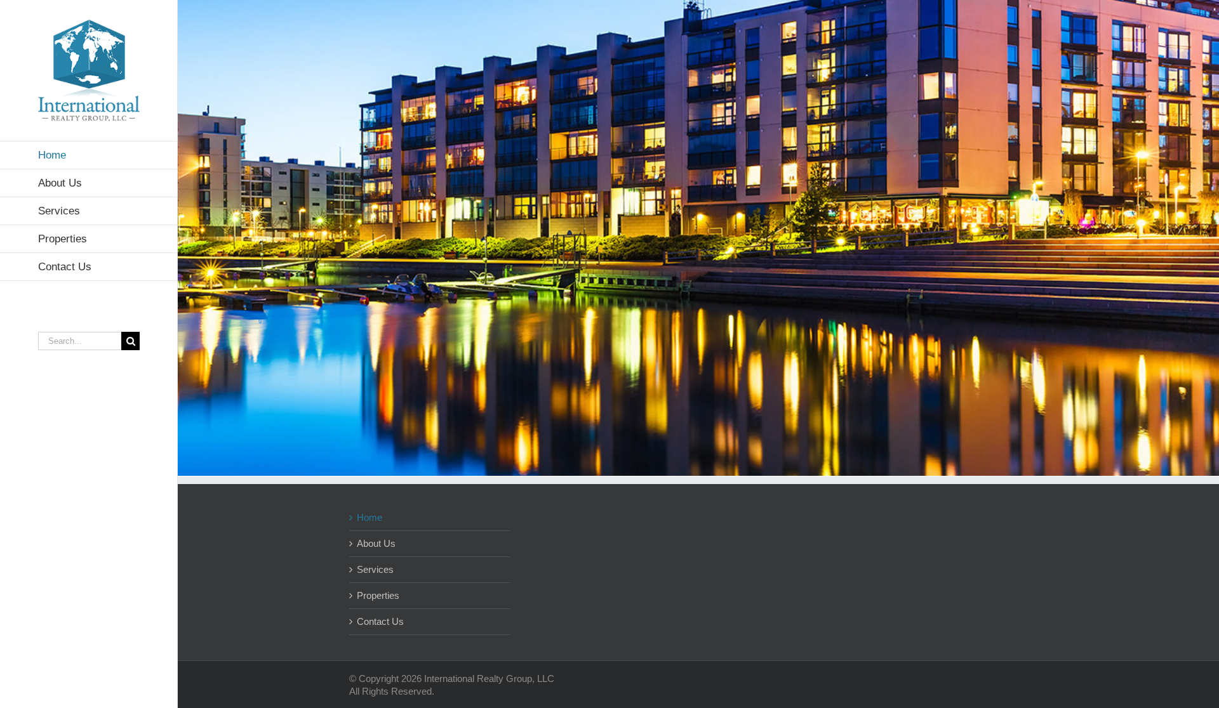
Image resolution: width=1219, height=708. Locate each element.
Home (369, 517)
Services (375, 569)
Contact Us (380, 621)
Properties (378, 595)
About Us (376, 543)
